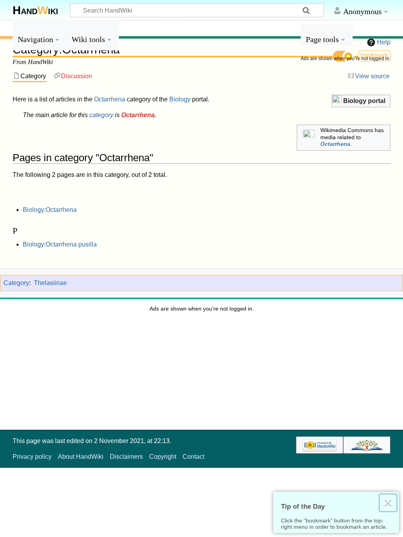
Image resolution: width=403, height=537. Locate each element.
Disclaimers (126, 456)
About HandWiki (81, 456)
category (101, 115)
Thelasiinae (50, 283)
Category (16, 283)
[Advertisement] (345, 185)
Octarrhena (109, 99)
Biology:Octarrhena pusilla (60, 244)
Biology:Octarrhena (50, 209)
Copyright (162, 456)
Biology (179, 99)
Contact (193, 456)
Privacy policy (32, 456)
